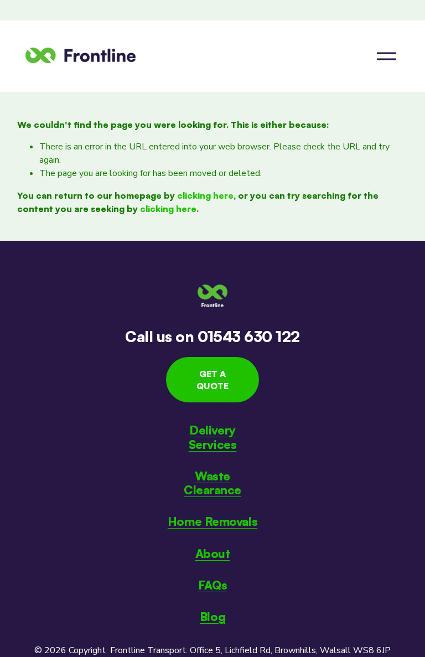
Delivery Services (213, 437)
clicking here (205, 195)
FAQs (212, 585)
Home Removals (212, 521)
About (212, 553)
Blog (212, 616)
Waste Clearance (212, 482)
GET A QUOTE (212, 379)
